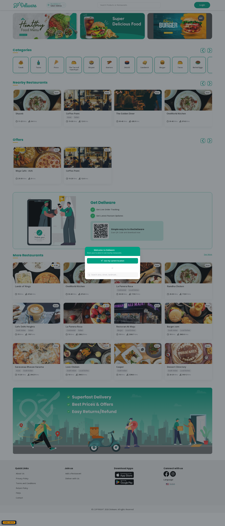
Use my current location (114, 260)
